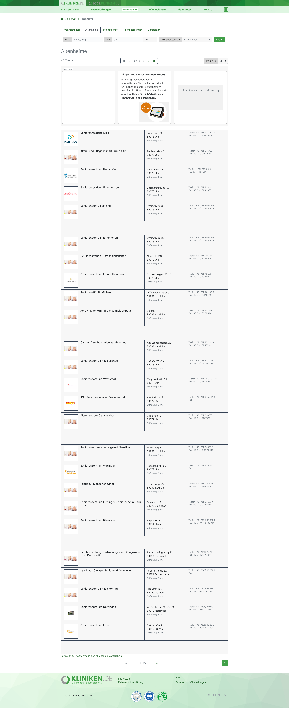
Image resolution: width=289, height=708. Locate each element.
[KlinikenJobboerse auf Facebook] (214, 695)
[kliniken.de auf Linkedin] (224, 695)
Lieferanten (185, 9)
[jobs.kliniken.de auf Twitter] (209, 695)
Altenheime (130, 9)
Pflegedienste (157, 9)
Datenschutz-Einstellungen (190, 682)
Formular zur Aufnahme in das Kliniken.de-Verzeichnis (91, 655)
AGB (177, 677)
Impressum (124, 678)
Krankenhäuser (70, 9)
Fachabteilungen (101, 9)
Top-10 (208, 9)
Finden (219, 39)
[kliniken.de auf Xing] (219, 695)
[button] (197, 39)
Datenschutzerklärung (130, 682)
